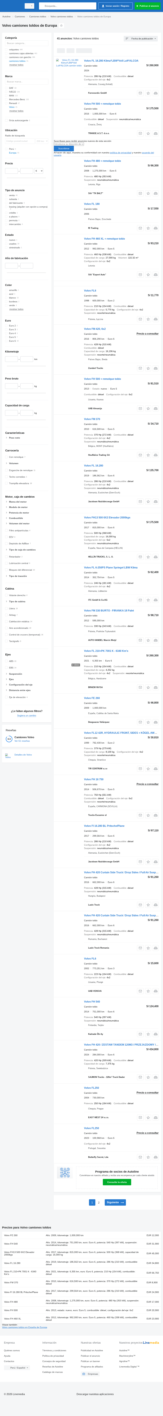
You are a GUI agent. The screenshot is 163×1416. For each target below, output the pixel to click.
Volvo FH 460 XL (12, 1318)
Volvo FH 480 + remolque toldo (102, 161)
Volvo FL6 (90, 290)
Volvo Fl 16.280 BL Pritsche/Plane (104, 826)
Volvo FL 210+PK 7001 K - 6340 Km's (106, 651)
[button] (148, 93)
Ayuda (7, 1356)
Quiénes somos (12, 1350)
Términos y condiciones (54, 1350)
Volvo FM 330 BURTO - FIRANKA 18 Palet (109, 610)
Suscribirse (63, 148)
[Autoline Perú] (11, 6)
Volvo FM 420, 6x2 (95, 329)
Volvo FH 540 (92, 1001)
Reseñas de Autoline (52, 1366)
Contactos (9, 1361)
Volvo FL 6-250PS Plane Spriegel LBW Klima (111, 567)
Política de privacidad (53, 1356)
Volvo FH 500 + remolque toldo (102, 103)
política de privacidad (120, 152)
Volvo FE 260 (92, 698)
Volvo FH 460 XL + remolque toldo (104, 238)
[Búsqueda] (42, 6)
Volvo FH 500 (11, 1310)
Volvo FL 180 (92, 204)
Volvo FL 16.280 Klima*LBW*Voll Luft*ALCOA (111, 60)
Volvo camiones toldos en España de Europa (24, 1327)
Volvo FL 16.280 (93, 465)
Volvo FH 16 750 (93, 779)
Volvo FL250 (91, 1088)
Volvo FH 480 (11, 1302)
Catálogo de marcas (52, 1372)
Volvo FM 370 (92, 419)
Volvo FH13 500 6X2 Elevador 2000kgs (107, 517)
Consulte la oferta (117, 1182)
